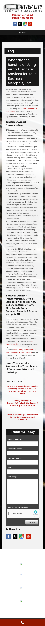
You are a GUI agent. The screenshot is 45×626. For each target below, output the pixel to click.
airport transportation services (24, 350)
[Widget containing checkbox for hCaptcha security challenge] (23, 513)
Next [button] (42, 40)
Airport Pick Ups (21, 569)
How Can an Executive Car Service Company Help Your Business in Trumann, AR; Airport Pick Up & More (22, 390)
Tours (21, 593)
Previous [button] (2, 40)
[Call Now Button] (22, 622)
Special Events (21, 606)
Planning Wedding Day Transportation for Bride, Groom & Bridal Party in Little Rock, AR (22, 403)
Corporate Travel (21, 579)
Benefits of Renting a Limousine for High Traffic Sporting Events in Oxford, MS (22, 417)
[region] (22, 40)
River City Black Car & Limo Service (19, 352)
